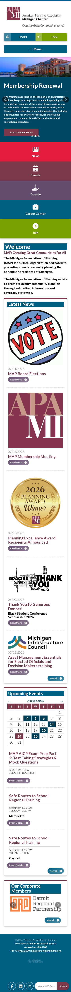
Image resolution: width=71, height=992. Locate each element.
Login (23, 37)
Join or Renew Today (21, 132)
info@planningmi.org (49, 950)
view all (54, 678)
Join (54, 37)
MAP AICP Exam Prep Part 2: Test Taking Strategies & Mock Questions (33, 757)
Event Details (16, 780)
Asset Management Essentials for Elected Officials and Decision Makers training (35, 661)
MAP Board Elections (27, 373)
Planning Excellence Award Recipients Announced (32, 540)
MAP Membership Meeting (32, 456)
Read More (16, 379)
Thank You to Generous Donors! (29, 606)
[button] (5, 100)
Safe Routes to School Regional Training (29, 797)
